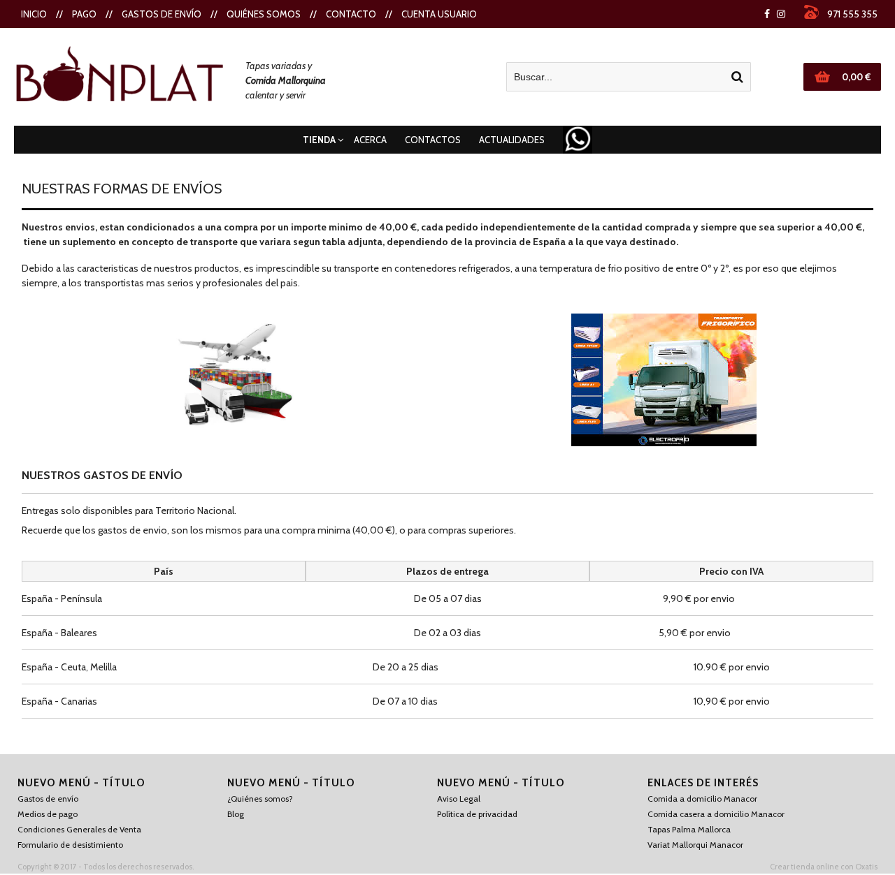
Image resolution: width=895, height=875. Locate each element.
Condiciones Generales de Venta (79, 829)
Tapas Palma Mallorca (689, 829)
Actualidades (512, 139)
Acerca (370, 139)
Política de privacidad (477, 814)
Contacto (351, 14)
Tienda (319, 139)
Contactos (433, 139)
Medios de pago (47, 814)
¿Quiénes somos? (260, 798)
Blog (235, 814)
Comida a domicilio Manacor (702, 798)
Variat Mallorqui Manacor (695, 844)
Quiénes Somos (264, 14)
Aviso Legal (458, 798)
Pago (84, 14)
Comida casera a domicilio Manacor (716, 814)
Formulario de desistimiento (70, 844)
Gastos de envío (161, 14)
